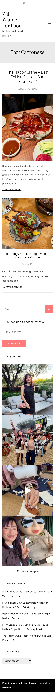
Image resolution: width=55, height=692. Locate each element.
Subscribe (14, 343)
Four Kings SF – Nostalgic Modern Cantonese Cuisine (27, 255)
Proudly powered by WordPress (19, 682)
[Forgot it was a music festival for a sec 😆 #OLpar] (27, 490)
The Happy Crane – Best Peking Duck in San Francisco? (27, 76)
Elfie (48, 682)
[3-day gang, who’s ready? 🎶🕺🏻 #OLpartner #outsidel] (27, 541)
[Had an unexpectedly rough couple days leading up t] (27, 440)
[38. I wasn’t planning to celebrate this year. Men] (27, 389)
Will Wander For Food (12, 19)
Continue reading (12, 189)
